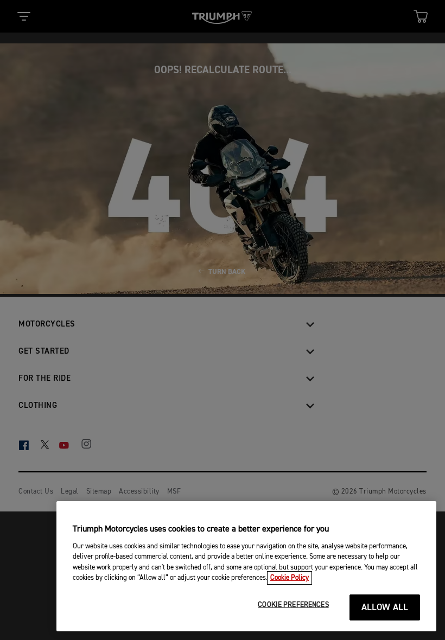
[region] (246, 566)
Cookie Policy (289, 577)
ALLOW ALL (385, 607)
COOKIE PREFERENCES (293, 605)
